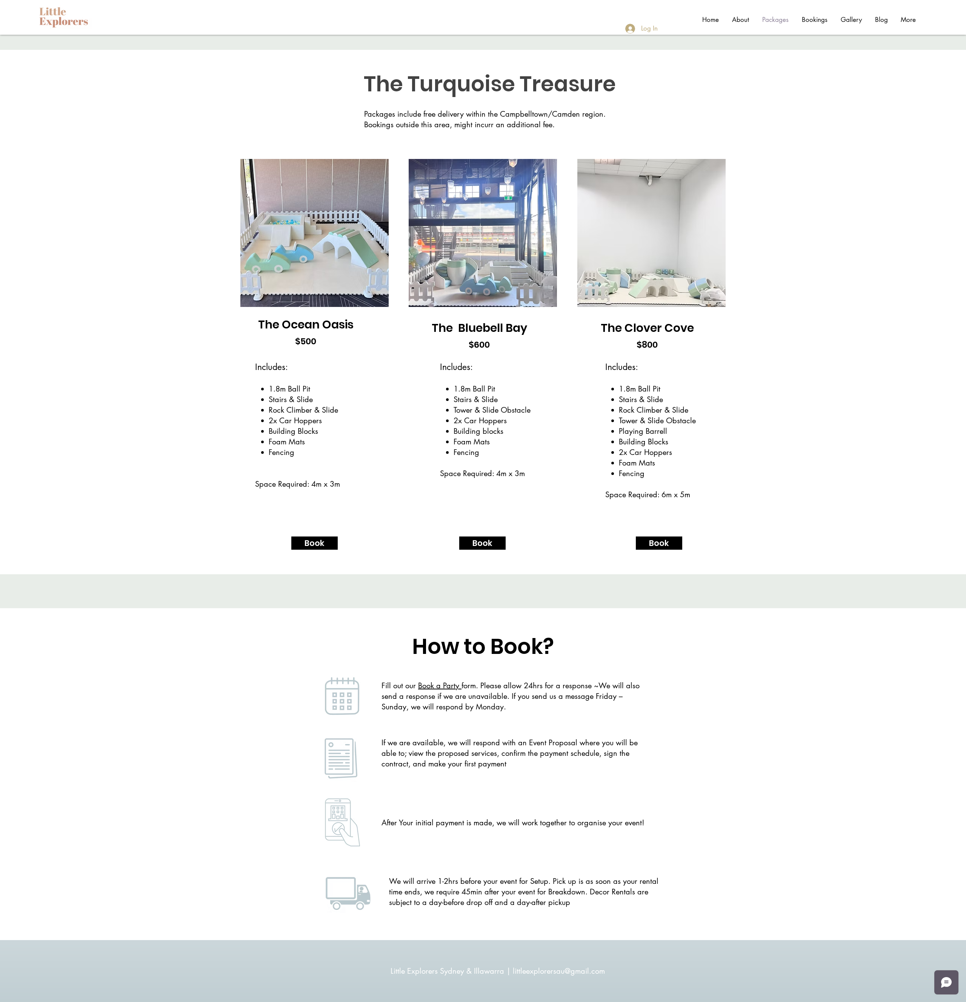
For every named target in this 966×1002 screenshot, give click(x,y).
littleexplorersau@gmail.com (559, 971)
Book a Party (439, 686)
